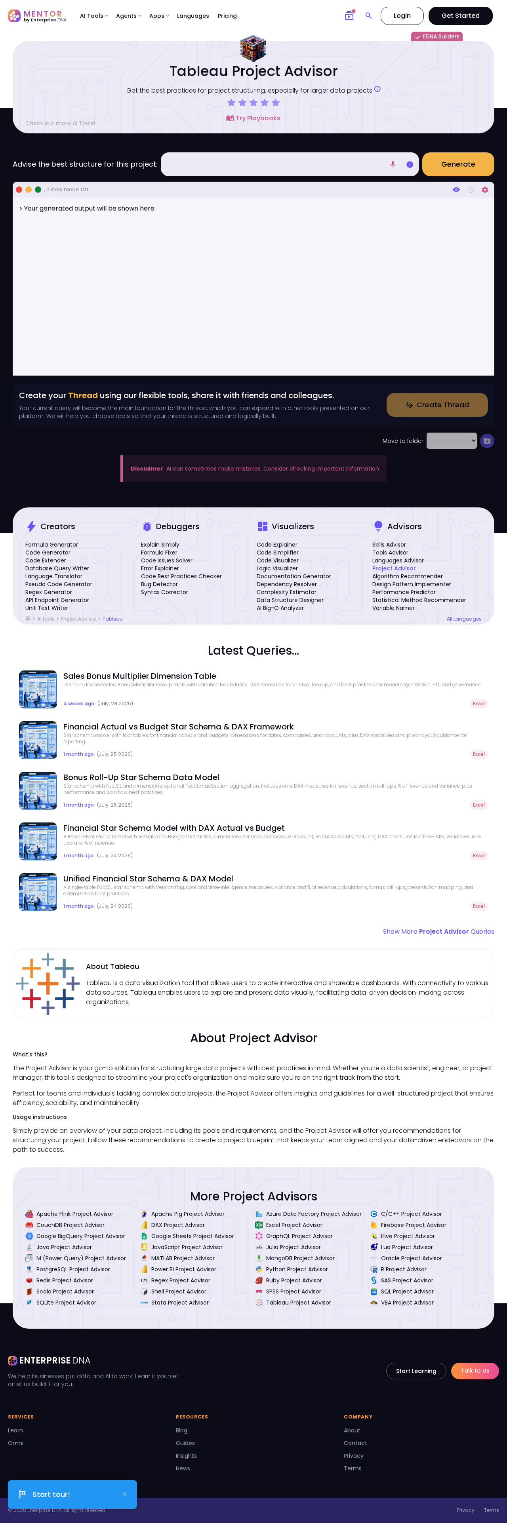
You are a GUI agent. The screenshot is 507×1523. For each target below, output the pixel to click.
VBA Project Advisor (407, 1303)
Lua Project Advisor (407, 1247)
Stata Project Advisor (180, 1303)
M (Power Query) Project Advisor (81, 1258)
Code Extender (45, 560)
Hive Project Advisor (408, 1236)
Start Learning (416, 1371)
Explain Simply (160, 545)
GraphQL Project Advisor (299, 1236)
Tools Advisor (390, 552)
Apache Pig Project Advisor (188, 1214)
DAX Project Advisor (178, 1225)
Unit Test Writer (46, 608)
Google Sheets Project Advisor (192, 1236)
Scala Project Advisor (65, 1291)
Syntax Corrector (164, 592)
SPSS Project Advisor (293, 1291)
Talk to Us (475, 1371)
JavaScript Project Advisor (187, 1247)
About (352, 1430)
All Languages (464, 619)
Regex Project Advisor (180, 1280)
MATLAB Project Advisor (183, 1258)
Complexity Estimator (286, 592)
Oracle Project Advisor (411, 1258)
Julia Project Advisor (293, 1247)
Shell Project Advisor (178, 1291)
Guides (185, 1443)
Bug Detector (159, 584)
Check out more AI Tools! (60, 123)
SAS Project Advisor (407, 1280)
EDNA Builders (436, 36)
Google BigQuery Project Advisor (80, 1236)
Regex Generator (48, 592)
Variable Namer (393, 608)
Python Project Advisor (297, 1269)
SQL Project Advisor (407, 1291)
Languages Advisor (398, 560)
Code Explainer (277, 545)
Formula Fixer (159, 552)
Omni (15, 1443)
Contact (355, 1443)
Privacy (354, 1456)
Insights (186, 1456)
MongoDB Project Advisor (300, 1258)
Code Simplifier (278, 552)
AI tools (46, 618)
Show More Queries (438, 931)
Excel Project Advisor (294, 1225)
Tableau (113, 618)
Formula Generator (51, 545)
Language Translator (53, 576)
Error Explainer (160, 568)
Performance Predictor (404, 592)
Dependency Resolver (287, 584)
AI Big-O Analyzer (280, 608)
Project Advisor (394, 568)
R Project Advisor (404, 1269)
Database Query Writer (57, 568)
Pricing (227, 16)
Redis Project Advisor (64, 1280)
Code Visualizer (278, 560)
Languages (193, 16)
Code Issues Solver (167, 560)
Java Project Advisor (64, 1247)
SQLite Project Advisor (66, 1303)
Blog (181, 1430)
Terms (353, 1468)
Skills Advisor (389, 545)
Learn (15, 1430)
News (183, 1468)
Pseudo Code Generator (58, 584)
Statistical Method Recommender (419, 600)
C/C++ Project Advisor (411, 1214)
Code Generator (48, 552)
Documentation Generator (294, 576)
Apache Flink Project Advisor (74, 1214)
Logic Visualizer (277, 568)
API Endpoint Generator (57, 600)
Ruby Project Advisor (294, 1280)
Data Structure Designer (290, 600)
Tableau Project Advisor (298, 1303)
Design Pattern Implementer (411, 584)
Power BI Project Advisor (183, 1269)
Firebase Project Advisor (413, 1225)
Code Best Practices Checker (181, 576)
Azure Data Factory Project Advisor (314, 1214)
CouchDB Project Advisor (70, 1225)
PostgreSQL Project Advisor (73, 1269)
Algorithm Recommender (407, 576)
